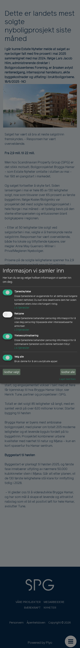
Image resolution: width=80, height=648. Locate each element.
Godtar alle (68, 372)
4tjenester (21, 308)
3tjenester (21, 329)
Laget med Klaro (67, 379)
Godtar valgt (11, 372)
